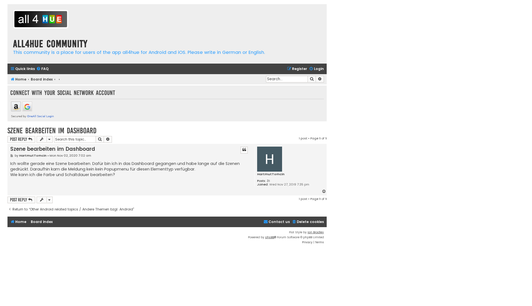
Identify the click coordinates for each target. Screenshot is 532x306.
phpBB (269, 237)
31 (268, 181)
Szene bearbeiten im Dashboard (51, 130)
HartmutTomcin (271, 174)
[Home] (41, 20)
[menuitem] (42, 69)
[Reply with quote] (244, 150)
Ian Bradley (316, 232)
